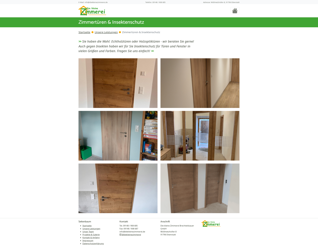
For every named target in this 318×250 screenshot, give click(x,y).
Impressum (87, 240)
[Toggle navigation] (234, 10)
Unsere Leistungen (106, 32)
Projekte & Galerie (91, 234)
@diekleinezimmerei (131, 234)
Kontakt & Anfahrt (91, 237)
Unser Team (88, 231)
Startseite (84, 32)
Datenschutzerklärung (93, 243)
